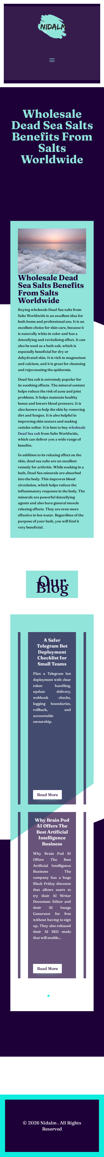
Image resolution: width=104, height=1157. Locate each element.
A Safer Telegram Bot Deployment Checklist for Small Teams (52, 652)
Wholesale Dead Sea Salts (48, 281)
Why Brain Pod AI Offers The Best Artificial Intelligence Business (52, 832)
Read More (47, 794)
